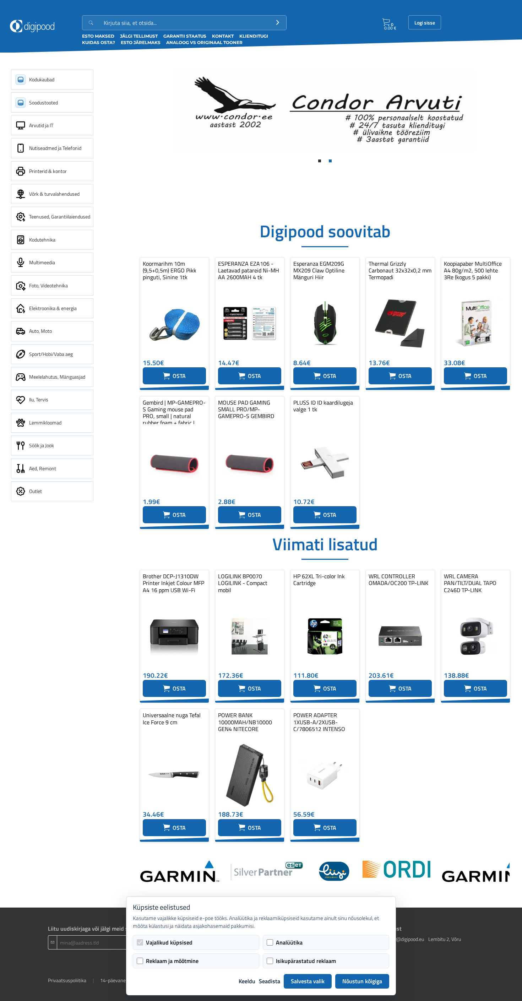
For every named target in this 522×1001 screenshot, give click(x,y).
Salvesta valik (308, 981)
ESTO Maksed (98, 36)
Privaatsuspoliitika (67, 980)
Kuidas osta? (98, 42)
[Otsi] (277, 23)
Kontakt (223, 36)
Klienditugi (253, 36)
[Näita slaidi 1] (319, 160)
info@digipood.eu (406, 939)
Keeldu (247, 981)
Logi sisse (424, 23)
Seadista (269, 981)
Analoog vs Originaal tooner (204, 42)
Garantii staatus (184, 36)
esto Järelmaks (141, 42)
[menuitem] (52, 80)
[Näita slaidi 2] (330, 160)
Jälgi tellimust (139, 36)
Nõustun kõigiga (362, 981)
